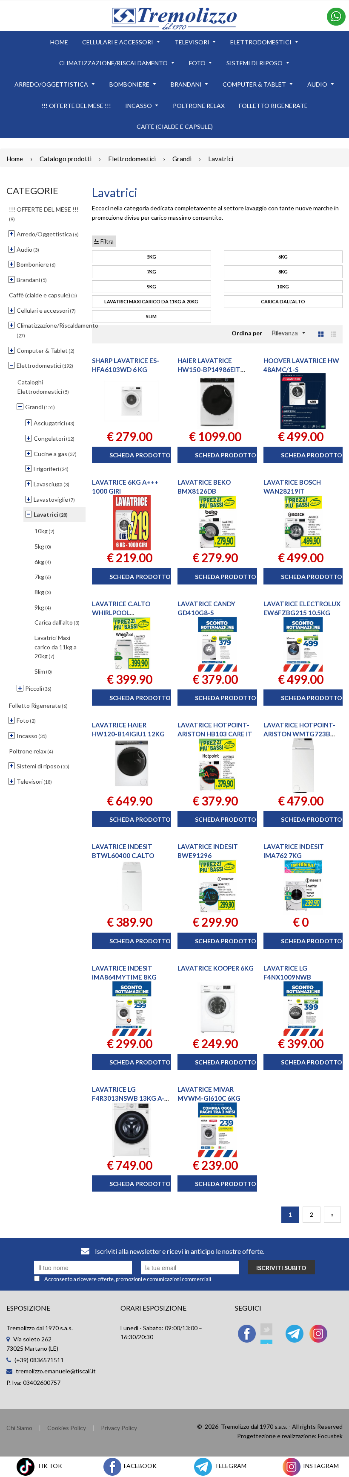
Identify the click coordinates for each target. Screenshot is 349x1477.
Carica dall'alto (283, 301)
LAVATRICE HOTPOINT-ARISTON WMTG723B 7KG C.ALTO (299, 734)
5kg (151, 256)
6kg (283, 256)
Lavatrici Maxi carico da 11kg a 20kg (151, 301)
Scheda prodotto (140, 455)
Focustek (330, 1435)
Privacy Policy (119, 1427)
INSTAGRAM (320, 1465)
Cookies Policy (66, 1427)
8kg (283, 271)
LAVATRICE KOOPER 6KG (215, 968)
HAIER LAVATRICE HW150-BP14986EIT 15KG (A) (208, 369)
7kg (151, 271)
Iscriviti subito (281, 1267)
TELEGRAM (229, 1465)
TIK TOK (49, 1465)
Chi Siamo (19, 1427)
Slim (151, 316)
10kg (283, 286)
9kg (151, 286)
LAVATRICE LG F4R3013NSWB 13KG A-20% (128, 1098)
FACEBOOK (140, 1465)
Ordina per (247, 333)
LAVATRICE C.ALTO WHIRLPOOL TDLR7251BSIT (121, 612)
